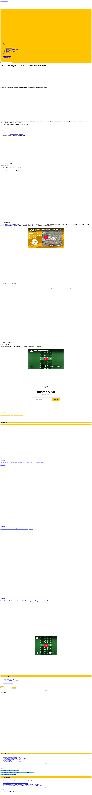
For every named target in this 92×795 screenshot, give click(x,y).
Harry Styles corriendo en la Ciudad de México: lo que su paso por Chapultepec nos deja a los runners (27, 601)
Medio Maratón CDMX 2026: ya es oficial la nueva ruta (14, 761)
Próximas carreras (6, 57)
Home (4, 43)
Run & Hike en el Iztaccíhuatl (7, 420)
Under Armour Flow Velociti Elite (16, 132)
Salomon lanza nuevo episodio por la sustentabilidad (12, 415)
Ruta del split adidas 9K (7, 760)
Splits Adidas (8, 50)
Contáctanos (3, 789)
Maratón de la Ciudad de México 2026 (10, 680)
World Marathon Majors (10, 51)
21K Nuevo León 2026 (7, 681)
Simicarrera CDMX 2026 (8, 684)
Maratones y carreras (10, 47)
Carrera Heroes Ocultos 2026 (9, 679)
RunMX (2, 460)
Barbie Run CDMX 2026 (8, 683)
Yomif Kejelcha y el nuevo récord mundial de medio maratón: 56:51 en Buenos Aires (22, 462)
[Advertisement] (38, 77)
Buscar (2, 686)
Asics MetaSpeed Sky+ (30, 224)
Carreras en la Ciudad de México (12, 49)
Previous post (3, 412)
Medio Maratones (9, 48)
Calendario (5, 45)
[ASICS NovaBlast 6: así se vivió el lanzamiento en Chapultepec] (25, 524)
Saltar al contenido (4, 1)
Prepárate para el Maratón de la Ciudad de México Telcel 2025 (15, 759)
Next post (2, 417)
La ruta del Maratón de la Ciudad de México (12, 757)
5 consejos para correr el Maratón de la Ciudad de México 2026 (15, 758)
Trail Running (8, 52)
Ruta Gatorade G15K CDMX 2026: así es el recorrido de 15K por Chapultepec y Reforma (21, 784)
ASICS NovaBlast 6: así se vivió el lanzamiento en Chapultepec (17, 529)
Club (4, 44)
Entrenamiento (6, 53)
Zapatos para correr (7, 56)
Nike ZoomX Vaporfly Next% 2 (16, 134)
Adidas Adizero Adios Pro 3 (15, 167)
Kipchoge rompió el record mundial (10, 225)
